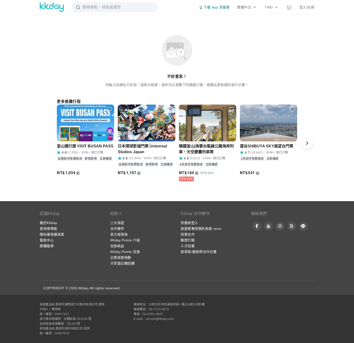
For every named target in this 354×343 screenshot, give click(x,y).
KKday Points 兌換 (125, 252)
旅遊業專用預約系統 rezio (201, 229)
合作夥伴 (117, 229)
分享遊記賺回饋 (122, 263)
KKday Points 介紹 (125, 240)
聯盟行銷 (188, 240)
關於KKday (48, 223)
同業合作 (188, 234)
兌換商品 (117, 246)
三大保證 (117, 223)
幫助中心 (47, 240)
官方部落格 (119, 234)
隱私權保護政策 (52, 234)
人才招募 (188, 246)
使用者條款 (48, 229)
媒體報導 (47, 246)
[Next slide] (307, 143)
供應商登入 (189, 223)
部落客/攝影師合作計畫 (199, 252)
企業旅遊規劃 (120, 257)
